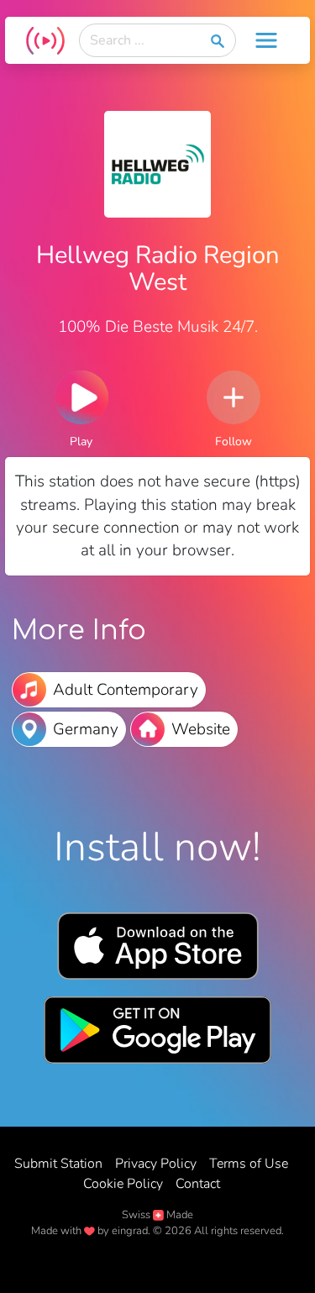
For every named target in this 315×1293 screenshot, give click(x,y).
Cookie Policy (123, 1184)
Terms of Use (248, 1163)
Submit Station (58, 1163)
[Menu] (266, 40)
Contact (198, 1184)
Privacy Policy (156, 1163)
